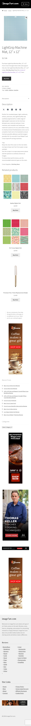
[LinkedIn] (12, 109)
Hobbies (11, 90)
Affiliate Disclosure (21, 691)
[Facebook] (8, 109)
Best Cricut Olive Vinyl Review (12, 385)
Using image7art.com (22, 689)
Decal (5, 658)
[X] (3, 109)
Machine (21, 653)
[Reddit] (20, 109)
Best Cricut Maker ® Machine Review (13, 415)
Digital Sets (22, 651)
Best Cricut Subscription (10, 409)
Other (5, 671)
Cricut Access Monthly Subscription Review (15, 406)
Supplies (16, 90)
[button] (26, 17)
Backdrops (7, 649)
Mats (5, 662)
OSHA (5, 664)
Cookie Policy (20, 693)
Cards (5, 656)
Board (5, 653)
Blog (4, 689)
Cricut (9, 10)
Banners (6, 651)
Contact (5, 693)
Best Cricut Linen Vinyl (10, 403)
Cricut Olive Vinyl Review (10, 388)
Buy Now (6, 78)
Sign (5, 667)
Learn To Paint (22, 658)
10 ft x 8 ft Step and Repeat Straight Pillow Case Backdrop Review (15, 396)
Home (5, 10)
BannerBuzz (6, 647)
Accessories (22, 649)
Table (5, 669)
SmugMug (21, 662)
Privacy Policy (20, 686)
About (4, 691)
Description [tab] (5, 98)
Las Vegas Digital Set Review (11, 412)
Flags (5, 660)
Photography (22, 660)
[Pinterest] (16, 109)
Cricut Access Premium (10, 400)
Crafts (6, 90)
